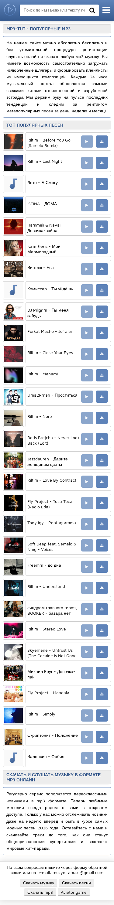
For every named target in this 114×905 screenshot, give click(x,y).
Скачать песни (76, 882)
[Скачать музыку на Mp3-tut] (10, 10)
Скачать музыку (38, 882)
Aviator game (74, 892)
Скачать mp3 (40, 892)
